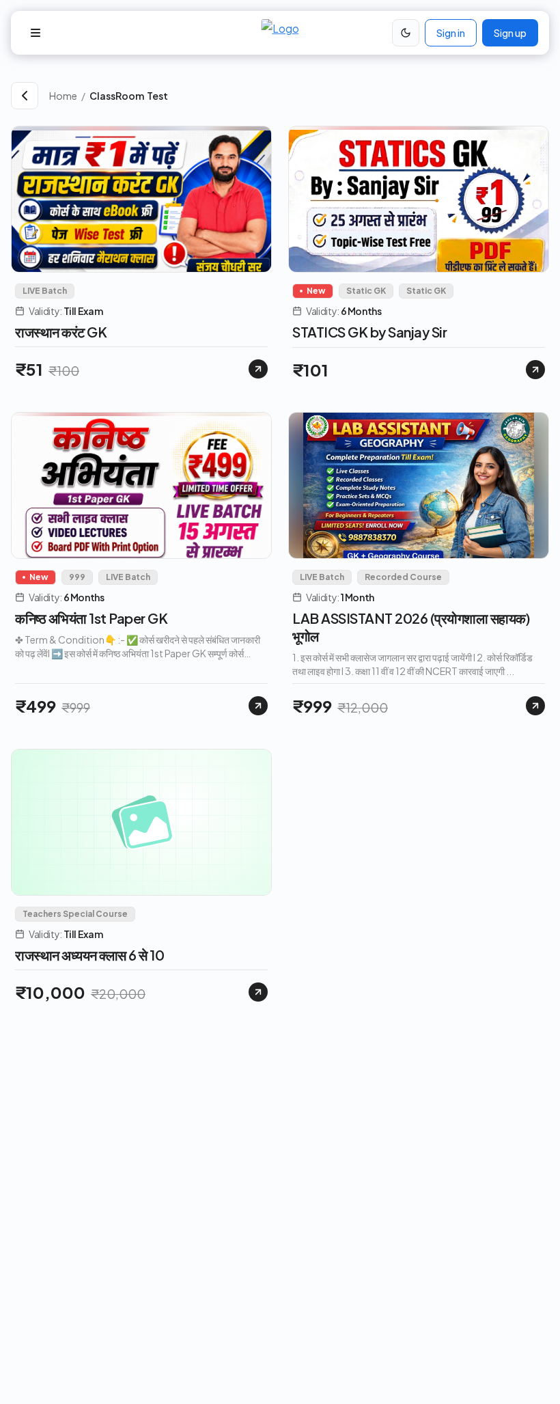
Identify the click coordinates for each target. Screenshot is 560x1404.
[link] (319, 95)
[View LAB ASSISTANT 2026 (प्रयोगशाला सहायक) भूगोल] (535, 705)
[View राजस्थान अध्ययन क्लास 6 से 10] (258, 992)
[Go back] (24, 95)
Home (63, 96)
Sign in (450, 33)
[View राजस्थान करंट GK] (258, 368)
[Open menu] (35, 32)
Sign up (510, 33)
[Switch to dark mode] (405, 32)
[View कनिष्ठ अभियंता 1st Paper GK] (258, 705)
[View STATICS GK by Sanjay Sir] (535, 369)
